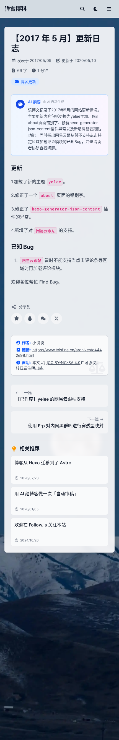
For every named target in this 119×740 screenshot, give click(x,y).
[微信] (43, 318)
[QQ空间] (16, 318)
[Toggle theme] (95, 8)
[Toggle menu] (109, 8)
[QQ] (29, 318)
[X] (56, 318)
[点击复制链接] (27, 168)
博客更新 (28, 81)
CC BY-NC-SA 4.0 (64, 362)
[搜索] (82, 8)
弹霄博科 (15, 9)
